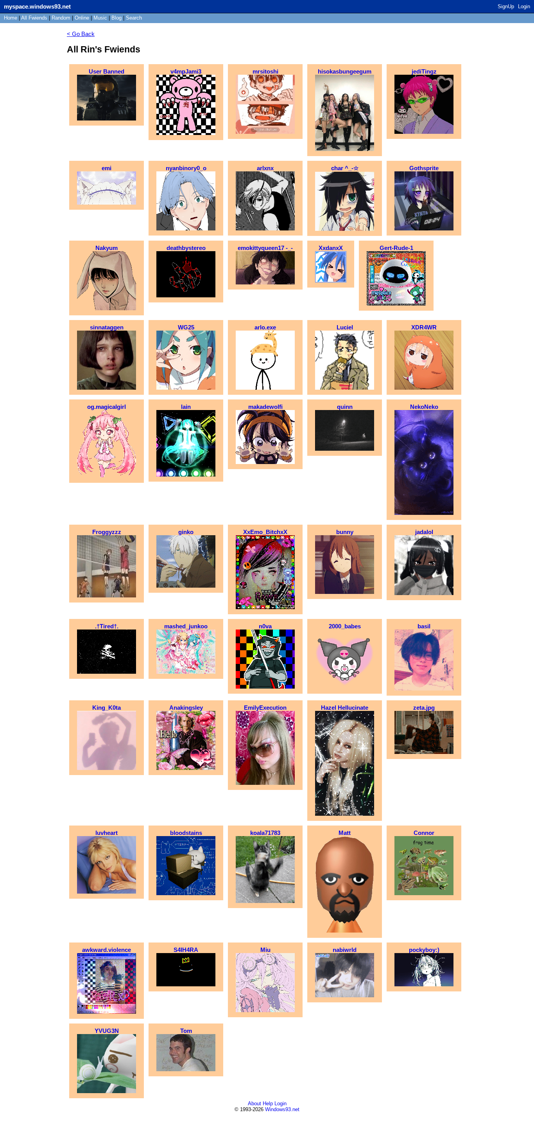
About (254, 1103)
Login (524, 6)
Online (82, 18)
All (34, 18)
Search (134, 18)
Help (268, 1103)
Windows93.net (282, 1109)
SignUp (506, 6)
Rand (61, 18)
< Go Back (81, 34)
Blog (116, 18)
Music (100, 18)
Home (10, 18)
